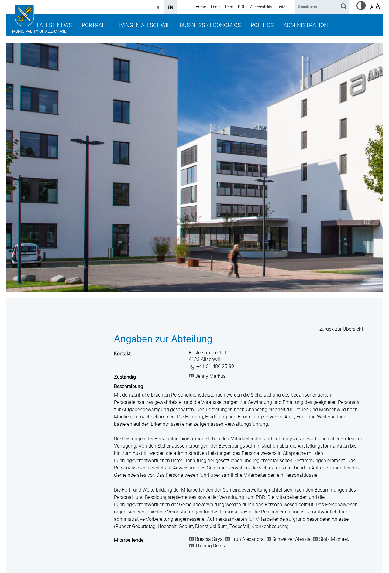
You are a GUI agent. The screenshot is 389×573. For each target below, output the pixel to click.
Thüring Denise (211, 545)
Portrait (94, 25)
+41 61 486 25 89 (215, 366)
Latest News (54, 25)
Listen (282, 6)
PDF (241, 6)
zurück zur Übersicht (341, 329)
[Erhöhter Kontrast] (361, 8)
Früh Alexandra (247, 539)
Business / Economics (210, 25)
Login (215, 6)
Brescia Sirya (209, 539)
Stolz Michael (333, 539)
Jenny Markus (210, 376)
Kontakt (122, 353)
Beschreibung (128, 386)
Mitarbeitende (128, 540)
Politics (262, 25)
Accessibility (261, 6)
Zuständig (125, 376)
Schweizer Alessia (291, 539)
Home (200, 6)
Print (229, 6)
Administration (306, 25)
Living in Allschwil (143, 25)
